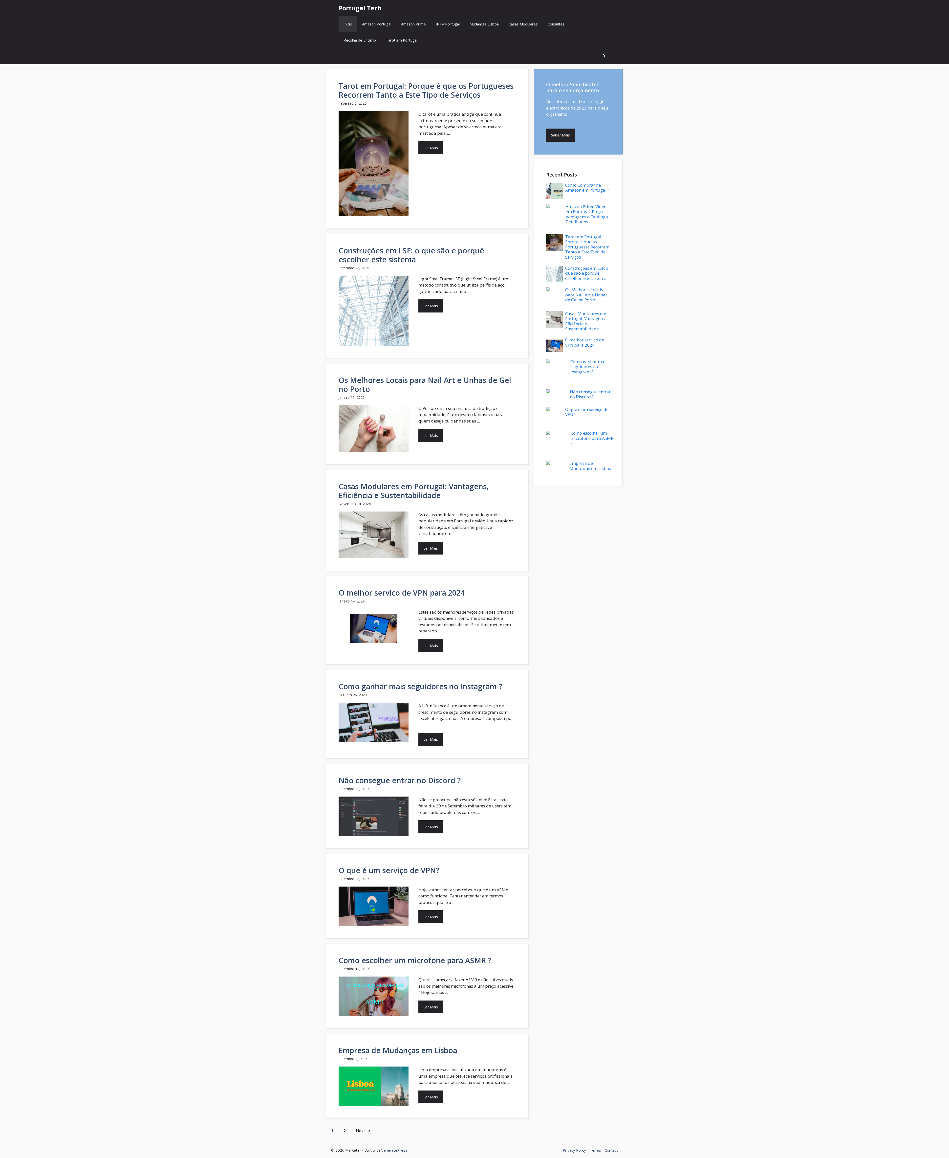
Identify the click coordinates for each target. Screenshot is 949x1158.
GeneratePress (394, 1150)
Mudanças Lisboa (484, 24)
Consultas (556, 24)
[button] (603, 56)
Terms (595, 1150)
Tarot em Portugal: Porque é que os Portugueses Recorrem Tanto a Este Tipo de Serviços (426, 90)
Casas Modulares (523, 24)
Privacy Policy (574, 1150)
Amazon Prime (413, 24)
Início (348, 24)
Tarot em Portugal (401, 40)
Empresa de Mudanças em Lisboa (398, 1050)
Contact (611, 1150)
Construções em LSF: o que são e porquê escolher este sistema (411, 255)
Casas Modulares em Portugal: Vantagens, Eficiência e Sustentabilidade (414, 490)
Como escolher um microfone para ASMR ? (415, 960)
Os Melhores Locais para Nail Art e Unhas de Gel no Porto (425, 384)
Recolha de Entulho (360, 40)
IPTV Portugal (448, 24)
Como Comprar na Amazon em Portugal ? (587, 187)
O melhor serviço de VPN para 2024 (402, 593)
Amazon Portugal (376, 24)
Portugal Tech (360, 8)
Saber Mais (560, 135)
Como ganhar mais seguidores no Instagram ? (420, 686)
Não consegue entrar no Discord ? (400, 780)
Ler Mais (430, 147)
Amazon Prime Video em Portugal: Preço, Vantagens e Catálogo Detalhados (587, 214)
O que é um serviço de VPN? (389, 870)
